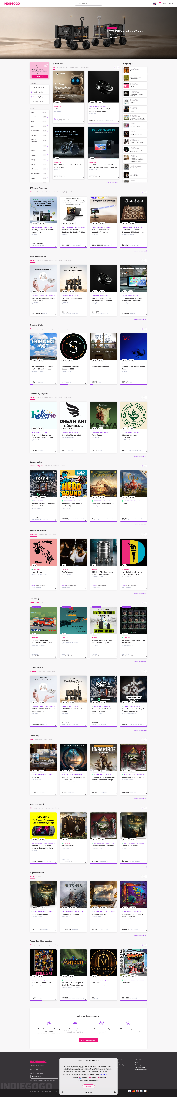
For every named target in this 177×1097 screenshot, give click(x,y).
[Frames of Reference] (103, 346)
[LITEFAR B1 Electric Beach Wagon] (73, 278)
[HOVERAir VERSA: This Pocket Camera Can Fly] (43, 278)
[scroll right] (118, 67)
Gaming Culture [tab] (84, 67)
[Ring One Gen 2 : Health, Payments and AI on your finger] (103, 87)
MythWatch (36, 777)
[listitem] (39, 112)
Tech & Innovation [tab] (61, 67)
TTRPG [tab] (47, 466)
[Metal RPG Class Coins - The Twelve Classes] (133, 620)
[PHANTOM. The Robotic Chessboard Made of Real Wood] (133, 210)
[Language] (154, 4)
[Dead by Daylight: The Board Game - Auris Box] (43, 483)
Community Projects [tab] (63, 192)
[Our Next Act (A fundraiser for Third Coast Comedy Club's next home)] (43, 346)
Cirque (124, 503)
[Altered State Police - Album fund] (133, 346)
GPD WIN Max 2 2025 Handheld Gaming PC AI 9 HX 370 (73, 232)
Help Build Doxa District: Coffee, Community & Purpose (132, 574)
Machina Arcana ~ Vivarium (133, 777)
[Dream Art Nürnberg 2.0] (73, 415)
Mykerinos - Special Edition (103, 503)
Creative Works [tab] (73, 67)
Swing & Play (37, 572)
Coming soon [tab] (34, 602)
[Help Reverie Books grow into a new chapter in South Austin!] (43, 415)
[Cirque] (133, 483)
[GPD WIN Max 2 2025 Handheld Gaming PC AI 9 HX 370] (73, 210)
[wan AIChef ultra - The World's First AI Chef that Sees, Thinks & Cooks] (103, 143)
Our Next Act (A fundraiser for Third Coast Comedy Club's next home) (42, 369)
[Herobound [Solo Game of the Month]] (73, 483)
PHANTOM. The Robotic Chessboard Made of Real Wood (132, 232)
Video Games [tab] (55, 466)
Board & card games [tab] (37, 466)
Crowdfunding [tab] (48, 260)
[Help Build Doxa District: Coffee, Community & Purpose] (133, 552)
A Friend (57, 109)
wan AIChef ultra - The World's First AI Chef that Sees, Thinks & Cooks (102, 167)
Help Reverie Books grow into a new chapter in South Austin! (43, 437)
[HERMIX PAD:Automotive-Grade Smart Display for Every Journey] (133, 278)
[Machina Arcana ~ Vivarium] (133, 757)
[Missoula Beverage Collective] (133, 415)
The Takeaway (67, 572)
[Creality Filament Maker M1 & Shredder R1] (43, 210)
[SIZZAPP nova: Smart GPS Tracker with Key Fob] (103, 620)
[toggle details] (84, 123)
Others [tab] (63, 466)
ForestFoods (97, 435)
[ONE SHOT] (73, 620)
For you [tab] (32, 260)
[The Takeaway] (73, 552)
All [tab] (54, 67)
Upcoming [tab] (40, 260)
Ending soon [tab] (67, 260)
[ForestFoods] (103, 415)
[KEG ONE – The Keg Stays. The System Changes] (103, 552)
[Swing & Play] (43, 552)
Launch (39, 76)
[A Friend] (68, 87)
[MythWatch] (43, 757)
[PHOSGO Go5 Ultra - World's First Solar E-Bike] (68, 143)
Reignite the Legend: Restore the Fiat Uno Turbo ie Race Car (43, 642)
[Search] (77, 3)
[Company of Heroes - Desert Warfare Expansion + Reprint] (103, 757)
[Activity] (159, 3)
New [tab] (42, 602)
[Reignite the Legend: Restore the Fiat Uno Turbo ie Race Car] (43, 620)
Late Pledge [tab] (58, 260)
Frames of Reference (100, 367)
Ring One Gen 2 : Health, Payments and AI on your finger (102, 300)
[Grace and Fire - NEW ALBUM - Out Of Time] (73, 757)
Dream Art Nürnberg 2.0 (71, 435)
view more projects (112, 182)
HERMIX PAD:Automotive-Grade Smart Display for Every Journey (132, 300)
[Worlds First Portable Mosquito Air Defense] (103, 210)
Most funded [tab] (41, 671)
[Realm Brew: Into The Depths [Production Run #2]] (133, 689)
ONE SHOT (66, 640)
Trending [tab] (33, 671)
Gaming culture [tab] (75, 192)
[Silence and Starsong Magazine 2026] (73, 346)
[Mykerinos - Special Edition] (103, 483)
